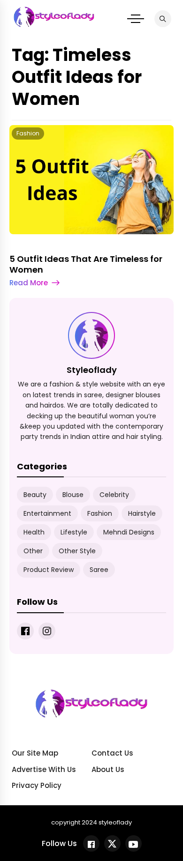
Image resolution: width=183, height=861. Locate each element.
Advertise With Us (44, 769)
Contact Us (112, 753)
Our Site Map (35, 753)
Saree (99, 569)
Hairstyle (142, 513)
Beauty (34, 494)
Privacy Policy (36, 785)
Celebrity (114, 494)
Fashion (27, 133)
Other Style (77, 551)
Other (33, 551)
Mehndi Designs (128, 532)
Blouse (73, 494)
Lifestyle (74, 532)
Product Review (48, 569)
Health (34, 532)
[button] (135, 18)
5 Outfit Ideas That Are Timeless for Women (85, 264)
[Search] (162, 18)
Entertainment (47, 513)
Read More (28, 283)
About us (108, 769)
